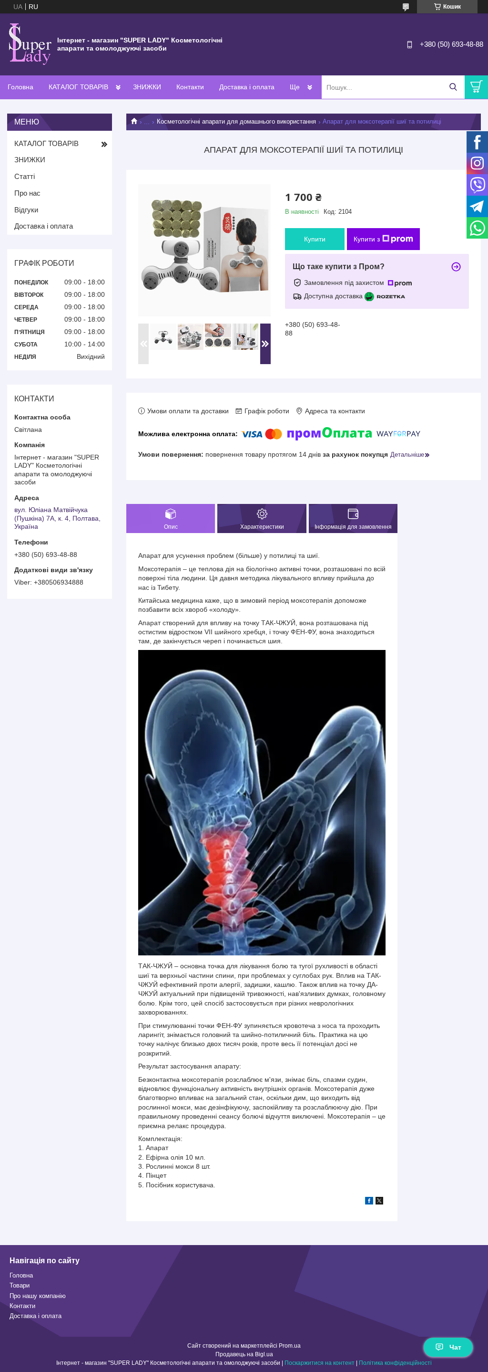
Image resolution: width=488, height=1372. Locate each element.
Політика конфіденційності (395, 1363)
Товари (20, 1285)
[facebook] (369, 1202)
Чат (455, 1347)
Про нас (27, 193)
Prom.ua (290, 1345)
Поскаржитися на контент (320, 1363)
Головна (20, 87)
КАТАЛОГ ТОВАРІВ (78, 87)
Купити (314, 239)
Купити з (367, 239)
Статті (24, 176)
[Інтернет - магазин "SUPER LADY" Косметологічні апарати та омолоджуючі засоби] (28, 44)
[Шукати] (453, 87)
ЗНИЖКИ (147, 87)
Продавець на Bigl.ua (244, 1354)
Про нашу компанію (38, 1295)
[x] (379, 1202)
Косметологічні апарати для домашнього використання (236, 121)
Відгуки (26, 210)
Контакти (190, 87)
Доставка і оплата (246, 87)
